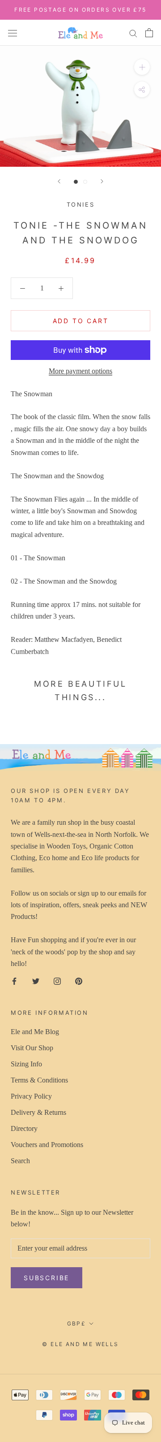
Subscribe (46, 1278)
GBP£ (76, 1323)
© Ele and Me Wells (80, 1344)
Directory (24, 1128)
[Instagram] (57, 981)
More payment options (80, 371)
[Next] (102, 181)
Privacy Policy (31, 1096)
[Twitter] (35, 981)
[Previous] (59, 181)
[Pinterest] (78, 981)
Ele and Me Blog (35, 1031)
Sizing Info (26, 1064)
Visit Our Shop (32, 1048)
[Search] (133, 33)
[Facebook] (14, 981)
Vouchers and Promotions (47, 1144)
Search (20, 1161)
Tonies (81, 204)
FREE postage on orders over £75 (80, 9)
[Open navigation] (12, 32)
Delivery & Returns (38, 1112)
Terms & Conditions (39, 1080)
